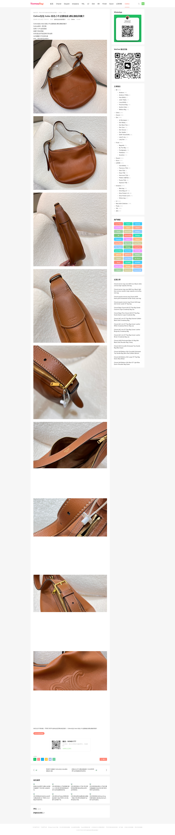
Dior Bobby (122, 122)
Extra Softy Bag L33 (118, 266)
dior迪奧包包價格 (75, 832)
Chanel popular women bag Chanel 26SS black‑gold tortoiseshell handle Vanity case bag (127, 297)
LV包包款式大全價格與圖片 (98, 832)
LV (88, 3)
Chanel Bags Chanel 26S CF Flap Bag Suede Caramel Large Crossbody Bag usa (127, 308)
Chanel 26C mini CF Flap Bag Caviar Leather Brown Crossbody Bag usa (127, 336)
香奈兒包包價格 (138, 832)
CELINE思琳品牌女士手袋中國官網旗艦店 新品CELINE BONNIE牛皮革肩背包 (98, 793)
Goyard (66, 3)
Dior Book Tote (123, 125)
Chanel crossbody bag (138, 266)
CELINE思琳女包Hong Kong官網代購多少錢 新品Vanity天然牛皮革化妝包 (98, 803)
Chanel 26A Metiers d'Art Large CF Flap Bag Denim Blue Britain (127, 358)
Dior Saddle (122, 132)
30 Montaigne (123, 120)
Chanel (58, 3)
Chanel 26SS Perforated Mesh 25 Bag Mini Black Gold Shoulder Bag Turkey (126, 341)
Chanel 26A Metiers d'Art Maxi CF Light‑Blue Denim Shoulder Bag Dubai (127, 363)
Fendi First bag (138, 247)
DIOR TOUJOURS (124, 135)
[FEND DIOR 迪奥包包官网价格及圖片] (37, 3)
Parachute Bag (123, 105)
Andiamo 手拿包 (123, 95)
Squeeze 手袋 (123, 182)
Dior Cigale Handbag (118, 247)
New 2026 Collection (122, 203)
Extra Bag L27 (123, 191)
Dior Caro (122, 127)
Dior (93, 3)
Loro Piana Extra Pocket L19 (137, 243)
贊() (103, 759)
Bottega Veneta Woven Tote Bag (128, 266)
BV (99, 3)
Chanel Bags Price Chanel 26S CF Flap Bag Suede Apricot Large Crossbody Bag (126, 314)
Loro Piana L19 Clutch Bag (118, 243)
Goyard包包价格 (128, 251)
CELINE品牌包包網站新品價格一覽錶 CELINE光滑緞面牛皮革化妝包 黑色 (79, 803)
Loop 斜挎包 (122, 102)
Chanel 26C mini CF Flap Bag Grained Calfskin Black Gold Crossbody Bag (127, 319)
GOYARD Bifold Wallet (137, 262)
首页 (51, 3)
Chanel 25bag (138, 228)
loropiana (75, 3)
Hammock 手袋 (123, 175)
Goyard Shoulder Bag (137, 239)
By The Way (122, 148)
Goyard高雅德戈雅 (85, 832)
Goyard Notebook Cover (118, 259)
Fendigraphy (122, 150)
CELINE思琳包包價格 (64, 832)
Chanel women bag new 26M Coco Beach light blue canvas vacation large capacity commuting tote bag (127, 291)
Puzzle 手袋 (122, 180)
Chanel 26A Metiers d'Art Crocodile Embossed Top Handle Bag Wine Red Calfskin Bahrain (127, 352)
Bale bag (121, 188)
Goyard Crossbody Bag (128, 239)
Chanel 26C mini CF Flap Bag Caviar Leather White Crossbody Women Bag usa (127, 325)
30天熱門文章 (36, 832)
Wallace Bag (122, 109)
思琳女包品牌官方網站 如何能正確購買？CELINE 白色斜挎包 (41, 793)
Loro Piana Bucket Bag (128, 259)
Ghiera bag (122, 198)
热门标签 (121, 832)
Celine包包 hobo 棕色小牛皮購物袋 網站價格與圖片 (82, 728)
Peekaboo (122, 152)
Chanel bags (118, 270)
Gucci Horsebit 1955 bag (128, 228)
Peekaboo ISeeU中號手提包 (118, 239)
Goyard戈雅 (137, 270)
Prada (117, 206)
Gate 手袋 (122, 170)
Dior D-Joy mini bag (128, 243)
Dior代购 (137, 251)
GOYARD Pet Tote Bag (128, 262)
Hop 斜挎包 (122, 97)
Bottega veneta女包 (137, 235)
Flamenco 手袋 (123, 168)
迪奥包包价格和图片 (60, 19)
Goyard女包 (128, 270)
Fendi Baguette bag (128, 224)
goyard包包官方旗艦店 (118, 251)
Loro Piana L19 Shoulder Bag (118, 224)
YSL (83, 3)
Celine (127, 3)
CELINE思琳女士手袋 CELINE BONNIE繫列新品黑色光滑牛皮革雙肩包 (79, 793)
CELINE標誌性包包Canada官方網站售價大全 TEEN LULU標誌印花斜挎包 (41, 803)
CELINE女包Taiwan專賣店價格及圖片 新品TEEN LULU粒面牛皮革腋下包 (60, 803)
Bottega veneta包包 (137, 232)
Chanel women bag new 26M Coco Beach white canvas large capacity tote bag (128, 285)
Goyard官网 (128, 231)
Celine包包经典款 (39, 733)
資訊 (117, 211)
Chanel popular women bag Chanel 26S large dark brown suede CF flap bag (127, 303)
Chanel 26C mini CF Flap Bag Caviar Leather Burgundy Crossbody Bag (127, 330)
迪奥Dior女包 (128, 255)
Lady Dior (122, 139)
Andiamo (121, 92)
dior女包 (137, 224)
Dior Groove (122, 130)
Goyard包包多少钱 (128, 235)
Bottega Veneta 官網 (53, 832)
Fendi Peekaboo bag (118, 232)
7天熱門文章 (44, 832)
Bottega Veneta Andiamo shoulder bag (128, 247)
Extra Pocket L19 (124, 193)
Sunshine (121, 155)
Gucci (111, 3)
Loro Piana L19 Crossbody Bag (118, 228)
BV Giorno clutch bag (138, 259)
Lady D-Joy (122, 137)
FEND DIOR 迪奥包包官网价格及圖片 (48, 12)
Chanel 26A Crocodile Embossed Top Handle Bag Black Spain (127, 347)
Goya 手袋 (122, 173)
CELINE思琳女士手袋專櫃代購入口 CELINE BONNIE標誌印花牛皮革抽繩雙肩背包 (60, 793)
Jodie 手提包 (122, 100)
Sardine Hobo (123, 107)
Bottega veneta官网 (137, 255)
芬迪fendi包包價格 (128, 832)
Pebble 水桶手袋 (124, 178)
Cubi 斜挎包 (122, 165)
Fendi (104, 3)
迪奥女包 (118, 255)
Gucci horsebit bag (118, 262)
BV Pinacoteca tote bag (118, 235)
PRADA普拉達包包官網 (111, 832)
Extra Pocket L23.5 (124, 196)
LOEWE (119, 3)
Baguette (121, 145)
